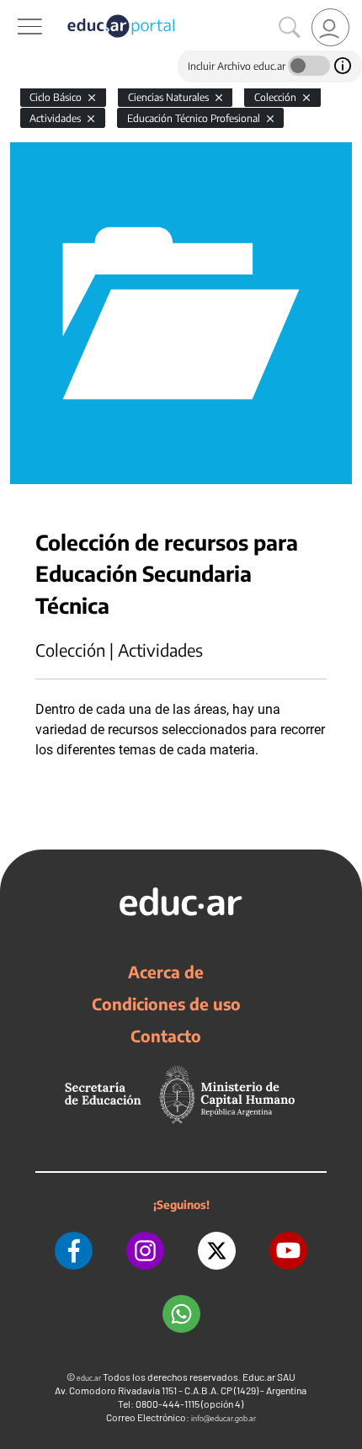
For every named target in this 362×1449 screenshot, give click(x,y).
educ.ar (89, 1377)
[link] (330, 27)
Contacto (165, 1035)
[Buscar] (289, 28)
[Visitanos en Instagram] (145, 1250)
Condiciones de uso (166, 1004)
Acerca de (166, 972)
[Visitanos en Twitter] (216, 1250)
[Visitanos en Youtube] (288, 1250)
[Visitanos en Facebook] (73, 1250)
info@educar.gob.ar (223, 1418)
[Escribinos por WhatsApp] (181, 1314)
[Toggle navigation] (15, 9)
